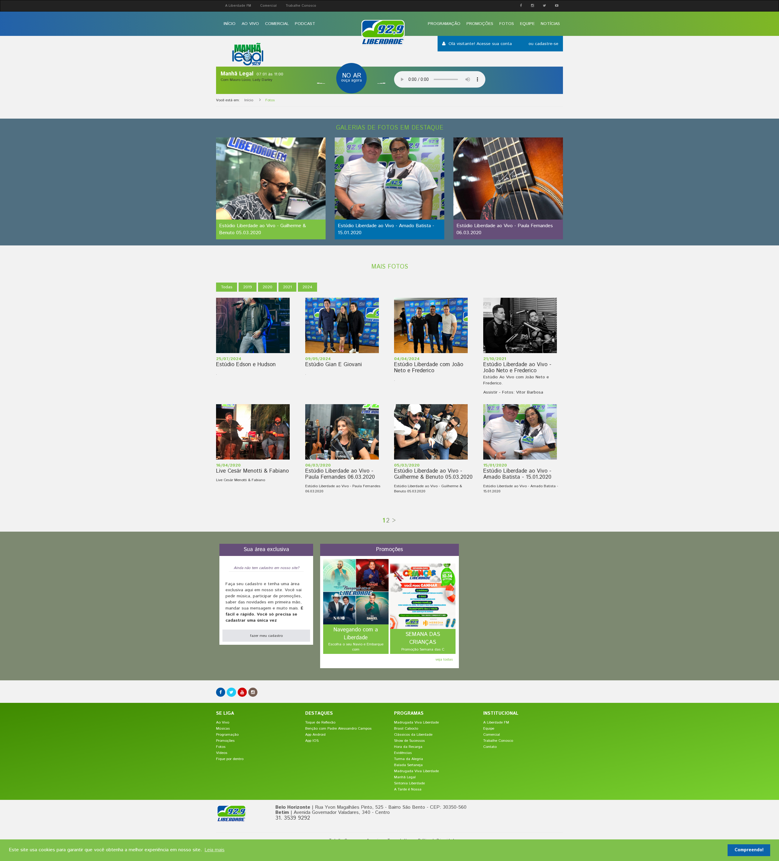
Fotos (506, 24)
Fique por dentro (229, 759)
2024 (307, 287)
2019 (247, 287)
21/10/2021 (494, 359)
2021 (287, 287)
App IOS (312, 740)
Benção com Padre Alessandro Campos (338, 728)
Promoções (479, 24)
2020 (267, 287)
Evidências (403, 752)
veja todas (444, 659)
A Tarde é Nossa (407, 789)
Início (230, 24)
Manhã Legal (405, 777)
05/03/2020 (407, 465)
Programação (444, 24)
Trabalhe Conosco (301, 5)
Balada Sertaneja (408, 765)
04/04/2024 (407, 359)
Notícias (550, 24)
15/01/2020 (495, 465)
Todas (226, 287)
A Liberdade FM (238, 5)
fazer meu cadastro (266, 635)
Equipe (527, 24)
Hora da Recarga (408, 746)
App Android (315, 734)
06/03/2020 (318, 465)
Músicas (223, 728)
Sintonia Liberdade (409, 783)
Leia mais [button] (214, 849)
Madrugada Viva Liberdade (416, 722)
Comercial (268, 5)
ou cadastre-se (543, 44)
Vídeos (221, 752)
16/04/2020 (228, 465)
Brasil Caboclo (406, 728)
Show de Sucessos (409, 740)
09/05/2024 (318, 359)
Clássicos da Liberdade (413, 734)
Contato (490, 746)
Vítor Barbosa (529, 392)
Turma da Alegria (408, 759)
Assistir (490, 392)
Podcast (305, 24)
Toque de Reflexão (320, 722)
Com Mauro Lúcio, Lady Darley (246, 79)
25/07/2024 (228, 359)
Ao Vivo (250, 24)
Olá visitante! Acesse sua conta (481, 44)
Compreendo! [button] (749, 850)
